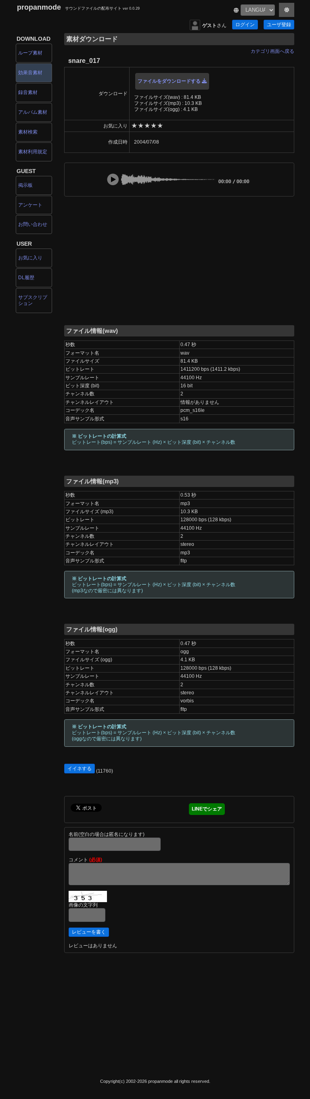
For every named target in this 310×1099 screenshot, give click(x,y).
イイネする (79, 768)
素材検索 (28, 132)
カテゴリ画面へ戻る (272, 51)
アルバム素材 (32, 112)
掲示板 (25, 185)
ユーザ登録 (279, 24)
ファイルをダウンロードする (170, 81)
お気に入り (30, 258)
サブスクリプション (32, 300)
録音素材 (28, 92)
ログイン (245, 24)
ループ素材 (30, 53)
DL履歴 (26, 277)
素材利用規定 (32, 152)
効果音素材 (30, 72)
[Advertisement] (179, 260)
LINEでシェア (207, 809)
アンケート (30, 205)
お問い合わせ (32, 224)
